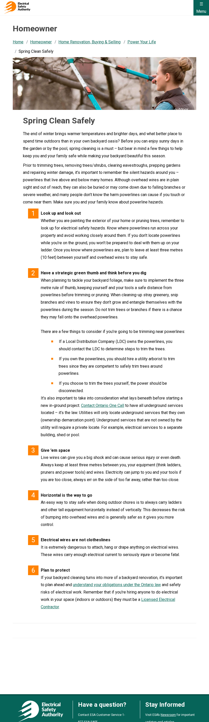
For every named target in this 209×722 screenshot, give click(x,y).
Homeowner (41, 42)
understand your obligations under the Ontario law (117, 584)
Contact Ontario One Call (102, 405)
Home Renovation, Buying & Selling (89, 42)
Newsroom (168, 715)
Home (18, 42)
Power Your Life (141, 42)
